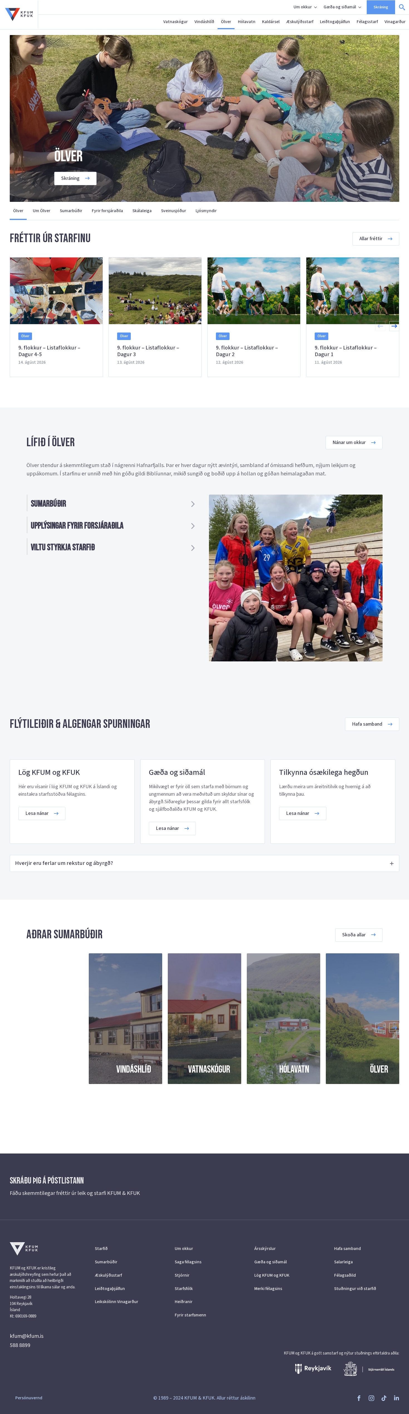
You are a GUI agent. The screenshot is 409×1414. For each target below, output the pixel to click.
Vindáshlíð (204, 22)
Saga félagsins (188, 1262)
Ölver (226, 22)
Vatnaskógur (175, 22)
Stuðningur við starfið (355, 1289)
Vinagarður (395, 22)
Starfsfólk (184, 1289)
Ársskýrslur (265, 1249)
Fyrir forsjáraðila (107, 211)
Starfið (101, 1249)
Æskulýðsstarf (299, 22)
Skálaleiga (142, 211)
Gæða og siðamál (340, 7)
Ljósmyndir (206, 211)
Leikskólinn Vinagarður (116, 1302)
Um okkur (303, 7)
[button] (394, 326)
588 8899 (20, 1345)
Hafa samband (347, 1249)
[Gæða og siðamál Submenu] (360, 7)
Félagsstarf (367, 22)
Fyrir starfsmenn (190, 1315)
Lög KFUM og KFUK (271, 1275)
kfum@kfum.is (26, 1336)
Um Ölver (41, 211)
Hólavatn (246, 22)
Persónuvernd (28, 1398)
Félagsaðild (345, 1275)
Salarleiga (343, 1262)
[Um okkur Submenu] (316, 7)
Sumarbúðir (71, 211)
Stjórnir (182, 1275)
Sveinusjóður (173, 211)
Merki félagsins (268, 1289)
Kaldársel (271, 22)
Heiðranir (184, 1302)
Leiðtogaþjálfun (335, 22)
